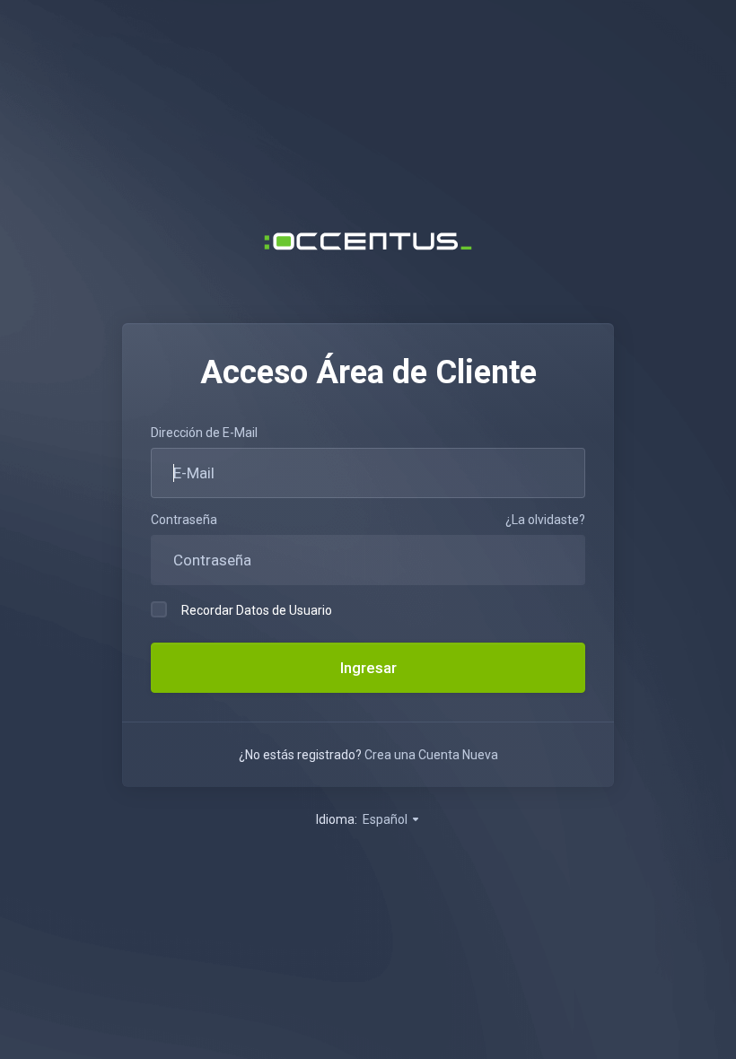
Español (386, 819)
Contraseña (184, 519)
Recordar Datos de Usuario (256, 610)
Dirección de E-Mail (204, 432)
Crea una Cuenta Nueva (431, 755)
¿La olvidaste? (545, 519)
